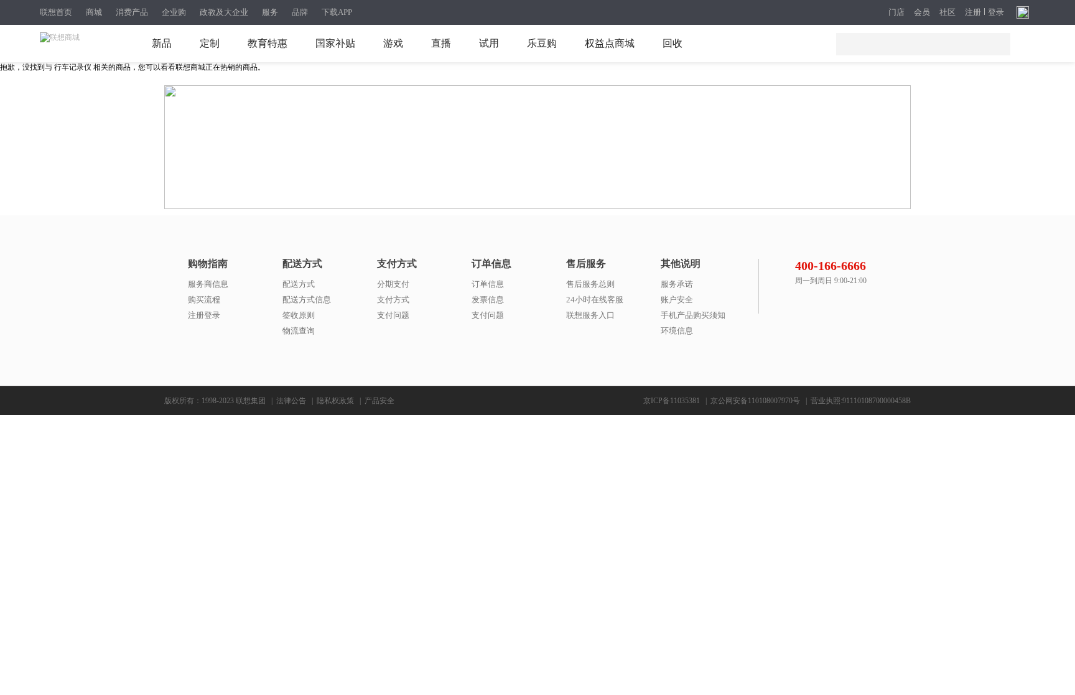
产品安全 (379, 400)
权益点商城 (610, 43)
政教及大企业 (224, 12)
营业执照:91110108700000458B (861, 400)
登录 (996, 12)
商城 (94, 12)
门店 (896, 12)
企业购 (174, 12)
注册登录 (204, 315)
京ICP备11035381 (671, 400)
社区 (947, 12)
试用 (489, 43)
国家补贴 (335, 43)
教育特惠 (267, 43)
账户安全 (677, 300)
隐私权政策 (335, 400)
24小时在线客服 (594, 300)
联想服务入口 (590, 315)
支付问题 (393, 315)
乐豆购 (542, 43)
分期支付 (393, 284)
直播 (441, 43)
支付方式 (393, 300)
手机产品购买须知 (693, 315)
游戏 (393, 43)
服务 (270, 12)
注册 (973, 12)
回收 (672, 43)
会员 (922, 12)
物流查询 (298, 331)
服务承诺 (677, 284)
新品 (162, 43)
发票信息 (488, 300)
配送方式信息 (306, 300)
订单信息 (488, 284)
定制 (210, 43)
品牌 (300, 12)
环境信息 (677, 331)
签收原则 (298, 315)
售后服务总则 (590, 284)
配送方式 (298, 284)
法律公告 (291, 400)
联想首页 (56, 12)
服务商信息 (208, 284)
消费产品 (132, 12)
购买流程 (204, 300)
